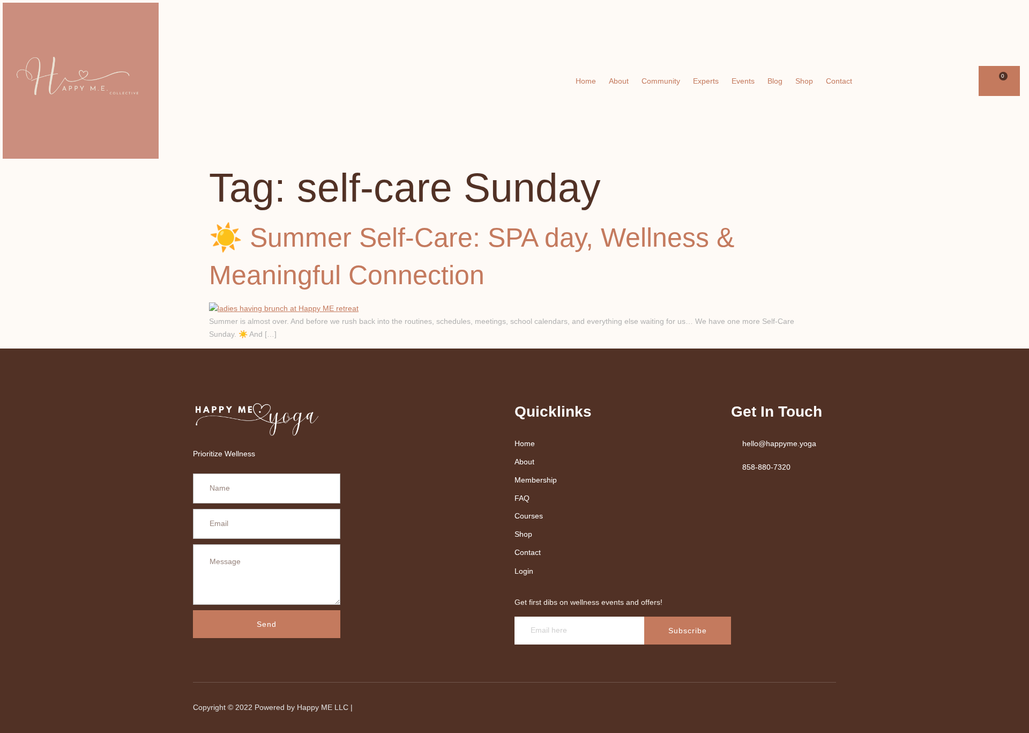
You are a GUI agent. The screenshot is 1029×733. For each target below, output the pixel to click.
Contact (839, 81)
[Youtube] (950, 80)
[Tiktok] (821, 708)
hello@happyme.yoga (779, 443)
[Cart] (999, 81)
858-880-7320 (766, 467)
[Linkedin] (767, 708)
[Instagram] (965, 80)
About (619, 81)
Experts (706, 81)
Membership (535, 480)
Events (743, 81)
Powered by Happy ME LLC (303, 707)
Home (586, 81)
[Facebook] (935, 80)
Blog (774, 81)
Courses (528, 516)
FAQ (522, 498)
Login (523, 571)
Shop (804, 81)
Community (661, 81)
